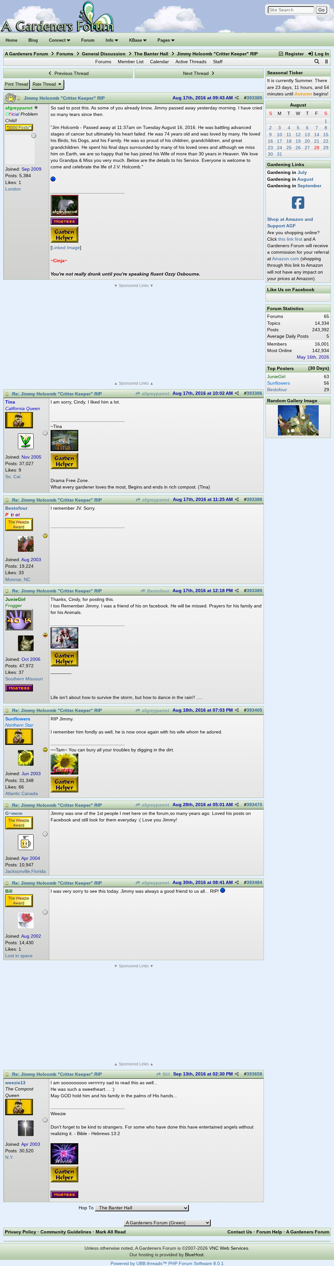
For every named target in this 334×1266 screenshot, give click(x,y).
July (302, 172)
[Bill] (26, 926)
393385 (254, 97)
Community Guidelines (65, 1231)
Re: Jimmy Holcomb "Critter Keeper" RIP (57, 393)
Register (294, 53)
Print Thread (16, 84)
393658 (254, 1074)
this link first (290, 239)
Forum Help (269, 1231)
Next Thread (196, 73)
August (298, 104)
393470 (254, 804)
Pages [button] (164, 40)
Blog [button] (33, 40)
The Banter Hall (151, 53)
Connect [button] (58, 40)
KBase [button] (136, 40)
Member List (131, 61)
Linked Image (66, 247)
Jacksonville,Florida (25, 871)
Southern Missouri (24, 678)
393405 (254, 710)
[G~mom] (26, 848)
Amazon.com (285, 258)
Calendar (159, 61)
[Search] (317, 61)
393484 (254, 882)
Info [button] (110, 40)
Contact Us (239, 1231)
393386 (254, 393)
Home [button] (11, 40)
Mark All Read (111, 1231)
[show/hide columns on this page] (326, 61)
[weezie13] (26, 1134)
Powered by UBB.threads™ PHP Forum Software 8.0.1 (167, 1263)
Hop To (86, 1207)
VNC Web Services (228, 1248)
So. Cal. (13, 476)
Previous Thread (71, 73)
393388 (254, 499)
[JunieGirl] (26, 649)
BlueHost (194, 1254)
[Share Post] (237, 98)
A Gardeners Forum (26, 53)
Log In (321, 53)
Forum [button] (88, 40)
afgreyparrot (155, 393)
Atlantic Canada (21, 793)
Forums (64, 53)
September (309, 185)
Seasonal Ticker (285, 72)
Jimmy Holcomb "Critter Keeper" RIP (64, 98)
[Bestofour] (26, 550)
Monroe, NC (17, 579)
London (13, 189)
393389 (254, 590)
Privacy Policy (20, 1231)
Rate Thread (45, 84)
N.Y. (9, 1157)
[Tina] (26, 447)
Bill (165, 1074)
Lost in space (19, 955)
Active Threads (190, 61)
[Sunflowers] (26, 764)
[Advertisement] (133, 334)
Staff (217, 61)
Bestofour (157, 591)
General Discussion (104, 53)
